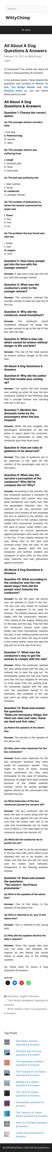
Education (12, 996)
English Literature (29, 996)
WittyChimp (18, 17)
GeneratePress (41, 1147)
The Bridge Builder (23, 87)
